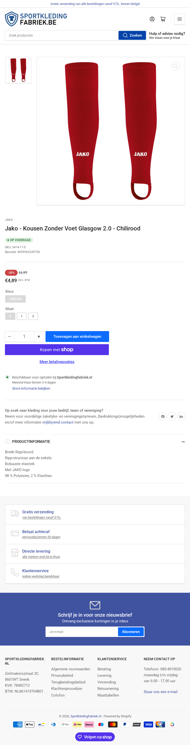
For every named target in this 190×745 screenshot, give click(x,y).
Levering (104, 675)
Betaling (104, 669)
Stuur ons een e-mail (161, 692)
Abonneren (131, 632)
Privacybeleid (62, 675)
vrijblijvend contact (57, 422)
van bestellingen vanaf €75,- (41, 517)
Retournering (108, 688)
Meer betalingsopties (57, 362)
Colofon (58, 695)
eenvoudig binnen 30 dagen (41, 537)
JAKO (9, 220)
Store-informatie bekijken (31, 388)
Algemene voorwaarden (70, 669)
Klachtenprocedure (66, 688)
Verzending (106, 682)
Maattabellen (108, 695)
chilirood (15, 299)
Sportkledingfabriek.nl (86, 716)
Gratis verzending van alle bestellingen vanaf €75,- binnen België (95, 4)
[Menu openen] (179, 19)
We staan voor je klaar (164, 38)
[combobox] (76, 35)
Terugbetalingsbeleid (68, 682)
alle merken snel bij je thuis (41, 557)
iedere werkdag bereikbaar (40, 576)
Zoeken (136, 35)
